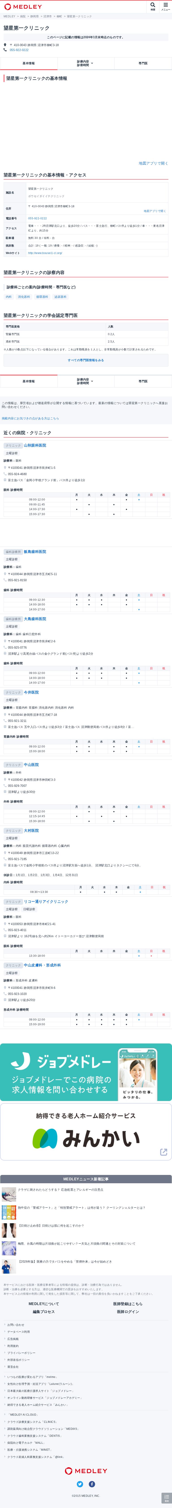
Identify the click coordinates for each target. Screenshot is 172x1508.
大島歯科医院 (35, 619)
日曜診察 (29, 909)
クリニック (13, 445)
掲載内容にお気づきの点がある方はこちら (30, 418)
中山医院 (31, 765)
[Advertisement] (87, 532)
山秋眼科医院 (35, 445)
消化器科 (24, 296)
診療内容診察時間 (83, 63)
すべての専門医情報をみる (86, 360)
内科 (9, 296)
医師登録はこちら (128, 1304)
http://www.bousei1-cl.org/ (45, 253)
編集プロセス (44, 1312)
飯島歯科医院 (35, 552)
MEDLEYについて (44, 1304)
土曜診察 (12, 453)
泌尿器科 (60, 296)
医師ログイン (128, 1312)
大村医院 (31, 830)
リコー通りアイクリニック (46, 901)
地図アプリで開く (153, 163)
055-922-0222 (19, 50)
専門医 (143, 63)
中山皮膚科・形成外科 (42, 965)
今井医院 (31, 692)
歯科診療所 (13, 552)
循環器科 (42, 296)
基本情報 (29, 63)
